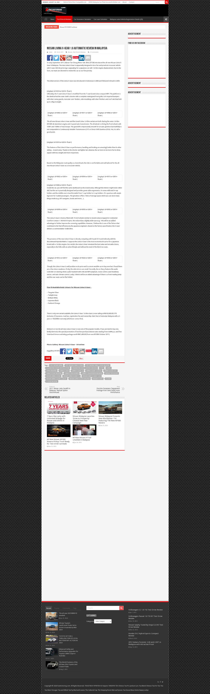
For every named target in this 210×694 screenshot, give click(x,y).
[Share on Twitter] (56, 58)
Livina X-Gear (64, 371)
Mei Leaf (115, 690)
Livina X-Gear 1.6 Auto (93, 371)
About (124, 2)
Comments (66, 608)
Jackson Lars (134, 686)
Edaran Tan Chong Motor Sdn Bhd (85, 368)
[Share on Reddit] (69, 58)
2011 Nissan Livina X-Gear (74, 365)
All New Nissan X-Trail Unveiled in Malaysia (82, 439)
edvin (50, 52)
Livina (109, 368)
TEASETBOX (89, 686)
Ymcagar (54, 690)
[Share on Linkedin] (81, 58)
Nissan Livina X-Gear (53, 376)
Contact (131, 2)
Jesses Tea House (124, 690)
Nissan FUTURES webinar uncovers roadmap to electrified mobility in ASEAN (85, 27)
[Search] (167, 2)
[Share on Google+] (63, 58)
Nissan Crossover (111, 373)
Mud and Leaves (79, 690)
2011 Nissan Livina (56, 365)
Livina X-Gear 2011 (111, 371)
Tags (75, 608)
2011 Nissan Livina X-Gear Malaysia (97, 365)
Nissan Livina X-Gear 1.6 (72, 376)
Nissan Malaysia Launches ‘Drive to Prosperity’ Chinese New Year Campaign (83, 419)
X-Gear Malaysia (52, 381)
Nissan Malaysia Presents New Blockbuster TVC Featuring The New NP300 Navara (110, 419)
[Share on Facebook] (50, 58)
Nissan (70, 52)
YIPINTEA (96, 686)
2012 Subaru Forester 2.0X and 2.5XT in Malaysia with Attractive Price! (144, 643)
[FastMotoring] (54, 10)
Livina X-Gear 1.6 (77, 371)
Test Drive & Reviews (64, 19)
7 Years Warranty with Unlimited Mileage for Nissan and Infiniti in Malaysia (56, 419)
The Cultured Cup (91, 690)
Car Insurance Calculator (82, 19)
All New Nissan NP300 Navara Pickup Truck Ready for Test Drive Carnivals (58, 441)
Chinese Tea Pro (124, 686)
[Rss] (158, 681)
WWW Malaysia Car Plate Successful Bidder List (104, 2)
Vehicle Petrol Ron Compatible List (74, 2)
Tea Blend (142, 686)
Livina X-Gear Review (72, 373)
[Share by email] (88, 58)
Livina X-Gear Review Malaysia (92, 373)
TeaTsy (70, 690)
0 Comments (94, 52)
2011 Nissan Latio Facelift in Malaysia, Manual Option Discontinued (59, 389)
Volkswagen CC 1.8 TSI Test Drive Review (145, 610)
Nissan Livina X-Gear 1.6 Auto (56, 379)
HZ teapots (104, 686)
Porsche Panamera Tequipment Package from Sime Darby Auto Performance (108, 389)
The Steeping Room (104, 690)
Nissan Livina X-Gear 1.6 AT (92, 376)
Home (46, 19)
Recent (48, 608)
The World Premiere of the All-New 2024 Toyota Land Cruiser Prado (68, 664)
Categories (90, 621)
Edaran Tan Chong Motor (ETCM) (58, 368)
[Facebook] (160, 681)
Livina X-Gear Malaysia (54, 373)
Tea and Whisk (63, 690)
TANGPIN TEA (113, 686)
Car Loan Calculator (100, 19)
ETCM (102, 368)
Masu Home (135, 690)
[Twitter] (163, 681)
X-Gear (108, 379)
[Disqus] (84, 487)
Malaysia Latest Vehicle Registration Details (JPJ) (126, 19)
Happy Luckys (144, 690)
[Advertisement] (84, 38)
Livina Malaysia (52, 371)
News (52, 19)
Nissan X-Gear (98, 379)
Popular (57, 608)
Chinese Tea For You (153, 686)
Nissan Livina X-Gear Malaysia (80, 379)
